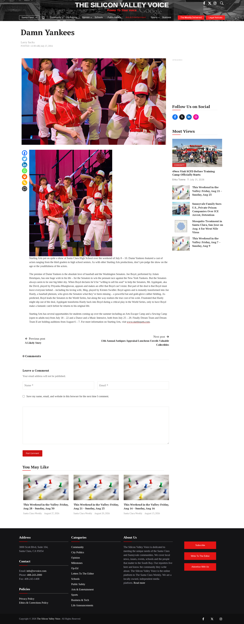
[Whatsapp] (24, 170)
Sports (154, 17)
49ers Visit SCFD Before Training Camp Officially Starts (193, 172)
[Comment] (24, 188)
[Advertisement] (197, 82)
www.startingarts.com (138, 321)
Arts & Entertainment (136, 17)
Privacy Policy (26, 598)
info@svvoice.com (36, 571)
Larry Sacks (28, 42)
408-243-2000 (34, 574)
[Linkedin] (24, 164)
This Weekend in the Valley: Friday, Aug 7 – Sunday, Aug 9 (206, 242)
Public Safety (114, 17)
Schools (99, 17)
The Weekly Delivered (191, 18)
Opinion (86, 17)
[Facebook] (24, 153)
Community (55, 17)
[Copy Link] (24, 182)
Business (166, 17)
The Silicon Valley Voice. (49, 619)
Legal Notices (215, 18)
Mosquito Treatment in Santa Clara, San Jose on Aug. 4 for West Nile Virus (207, 226)
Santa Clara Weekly (32, 513)
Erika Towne (178, 179)
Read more (139, 582)
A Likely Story (33, 342)
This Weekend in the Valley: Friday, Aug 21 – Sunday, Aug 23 (96, 506)
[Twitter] (24, 159)
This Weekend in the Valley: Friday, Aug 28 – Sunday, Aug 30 (45, 506)
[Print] (24, 176)
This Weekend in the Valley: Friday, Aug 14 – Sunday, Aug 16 (146, 506)
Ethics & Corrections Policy (33, 602)
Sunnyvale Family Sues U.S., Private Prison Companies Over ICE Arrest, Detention (206, 209)
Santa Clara (28, 18)
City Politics (71, 17)
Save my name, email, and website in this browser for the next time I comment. (67, 396)
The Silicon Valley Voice (122, 5)
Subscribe (200, 545)
